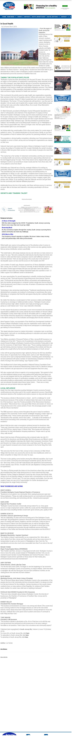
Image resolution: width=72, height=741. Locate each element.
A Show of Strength (8, 221)
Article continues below (27, 199)
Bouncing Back (7, 227)
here (27, 633)
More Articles (4, 657)
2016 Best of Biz (7, 234)
